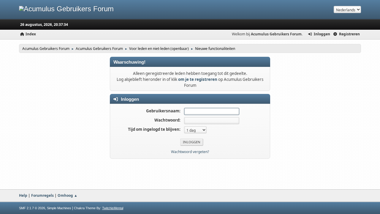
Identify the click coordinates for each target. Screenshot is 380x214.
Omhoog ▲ (67, 195)
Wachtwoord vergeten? (190, 151)
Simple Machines (59, 208)
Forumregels (42, 195)
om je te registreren (197, 79)
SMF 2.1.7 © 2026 (32, 208)
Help (23, 195)
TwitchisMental (112, 208)
